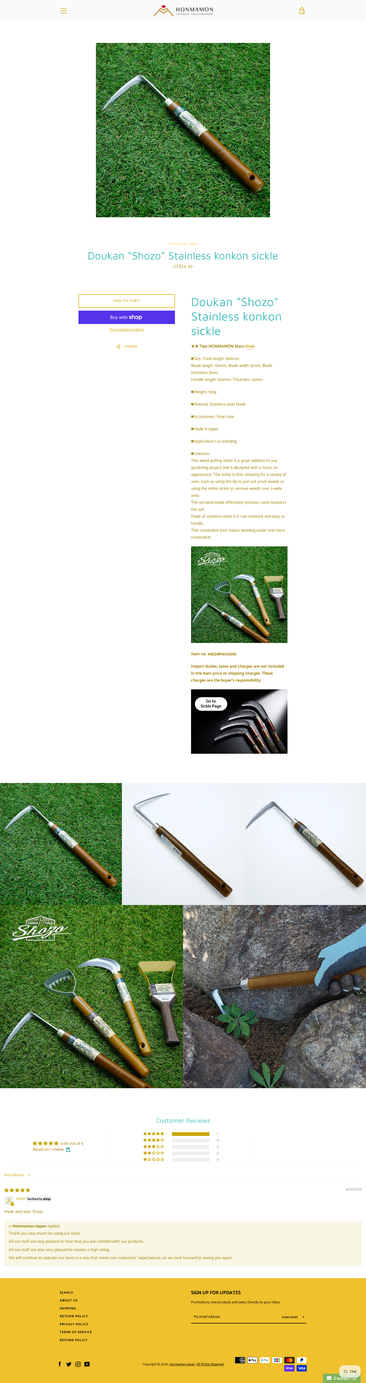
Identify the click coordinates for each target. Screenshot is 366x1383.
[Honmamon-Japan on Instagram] (78, 1364)
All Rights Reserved (210, 1364)
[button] (154, 1134)
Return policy (74, 1316)
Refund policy (74, 1340)
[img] (17, 1190)
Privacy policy (74, 1324)
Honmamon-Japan (182, 1364)
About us (69, 1300)
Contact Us (344, 1378)
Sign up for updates (216, 1293)
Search (66, 1292)
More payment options (126, 330)
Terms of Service (76, 1332)
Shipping (68, 1308)
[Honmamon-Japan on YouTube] (87, 1364)
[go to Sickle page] (239, 752)
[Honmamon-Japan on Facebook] (59, 1364)
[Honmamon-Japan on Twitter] (69, 1364)
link (250, 346)
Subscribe (290, 1317)
